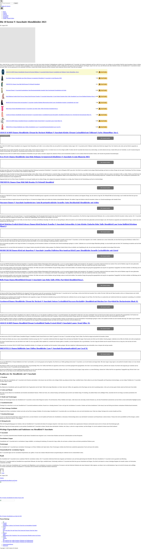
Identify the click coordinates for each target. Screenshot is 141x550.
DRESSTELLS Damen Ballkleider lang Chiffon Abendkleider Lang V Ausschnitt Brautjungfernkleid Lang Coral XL (33, 127)
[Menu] (2, 8)
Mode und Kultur (13, 480)
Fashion (2, 478)
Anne (3, 473)
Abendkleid (2, 480)
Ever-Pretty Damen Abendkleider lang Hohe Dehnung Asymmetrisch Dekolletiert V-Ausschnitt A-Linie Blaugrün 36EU (34, 78)
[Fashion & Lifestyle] (5, 6)
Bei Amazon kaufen (105, 138)
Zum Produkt (104, 72)
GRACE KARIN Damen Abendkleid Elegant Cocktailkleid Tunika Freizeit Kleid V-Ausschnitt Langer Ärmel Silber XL (34, 120)
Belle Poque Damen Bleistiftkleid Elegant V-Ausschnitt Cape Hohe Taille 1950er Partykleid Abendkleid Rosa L (32, 108)
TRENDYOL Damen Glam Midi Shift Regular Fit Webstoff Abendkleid (23, 84)
